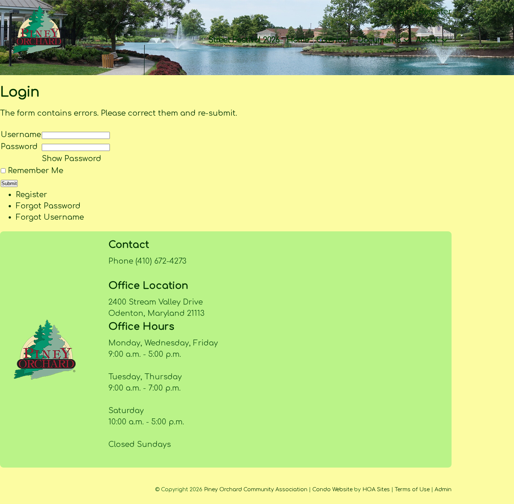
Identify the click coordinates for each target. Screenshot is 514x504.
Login (400, 11)
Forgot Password (48, 206)
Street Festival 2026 (243, 40)
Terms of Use (412, 489)
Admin (443, 489)
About (428, 40)
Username (21, 134)
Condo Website (332, 489)
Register (435, 11)
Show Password (71, 158)
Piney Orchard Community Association (255, 489)
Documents (380, 40)
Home (298, 40)
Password (19, 146)
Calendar (333, 40)
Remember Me (35, 170)
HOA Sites (376, 489)
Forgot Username (50, 217)
